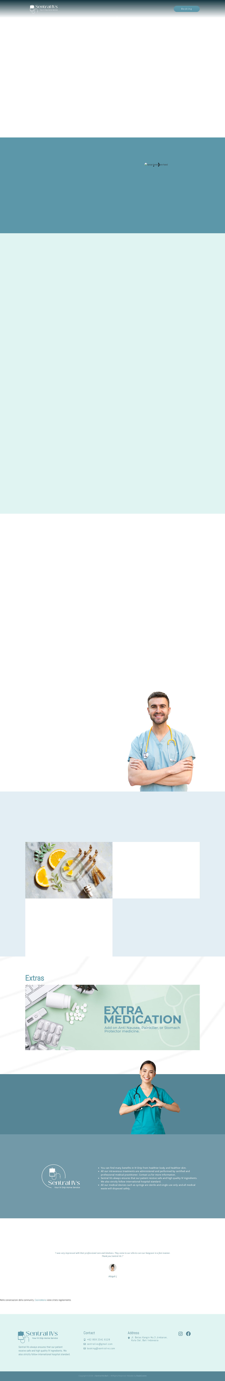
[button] (112, 612)
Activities (140, 8)
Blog (151, 8)
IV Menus (115, 8)
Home (104, 8)
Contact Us (163, 8)
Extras (127, 8)
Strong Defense (39, 633)
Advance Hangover (40, 626)
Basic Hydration (39, 619)
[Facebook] (188, 1334)
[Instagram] (180, 1334)
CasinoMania (40, 1300)
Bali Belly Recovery (41, 611)
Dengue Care (37, 640)
